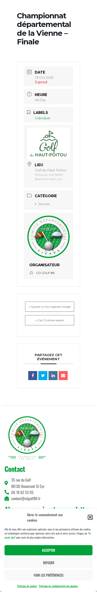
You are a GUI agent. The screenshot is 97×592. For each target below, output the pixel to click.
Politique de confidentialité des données (58, 586)
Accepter (48, 550)
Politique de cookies (27, 586)
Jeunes (43, 204)
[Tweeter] (42, 375)
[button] (90, 517)
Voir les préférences (48, 575)
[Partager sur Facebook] (32, 375)
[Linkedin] (53, 375)
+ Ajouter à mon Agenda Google (50, 306)
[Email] (63, 375)
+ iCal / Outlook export (49, 320)
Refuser (48, 562)
